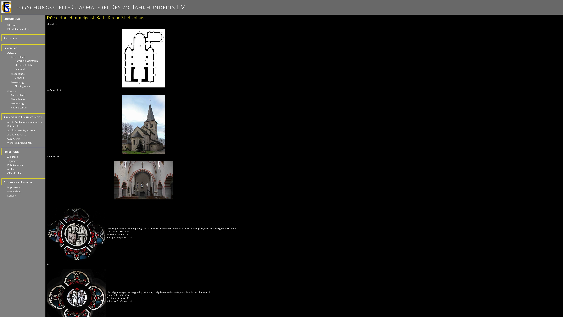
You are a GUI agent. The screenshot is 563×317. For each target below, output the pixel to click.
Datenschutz (14, 191)
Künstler (12, 91)
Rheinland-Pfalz (23, 65)
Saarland (20, 69)
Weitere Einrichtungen (19, 142)
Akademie (12, 156)
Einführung (12, 18)
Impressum (13, 187)
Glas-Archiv (13, 138)
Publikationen (15, 165)
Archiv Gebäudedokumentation (24, 122)
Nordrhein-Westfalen (26, 61)
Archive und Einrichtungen (23, 117)
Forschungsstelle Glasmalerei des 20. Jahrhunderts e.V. (101, 7)
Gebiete (11, 53)
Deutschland (18, 57)
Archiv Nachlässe (16, 134)
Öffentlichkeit (14, 173)
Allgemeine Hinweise (18, 182)
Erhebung (10, 48)
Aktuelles (10, 38)
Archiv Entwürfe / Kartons (21, 130)
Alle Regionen (22, 86)
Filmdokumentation (18, 29)
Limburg (19, 77)
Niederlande (18, 73)
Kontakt (11, 195)
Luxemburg (17, 82)
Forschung (11, 151)
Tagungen (12, 161)
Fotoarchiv (13, 126)
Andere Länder (19, 107)
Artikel (11, 169)
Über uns (12, 25)
